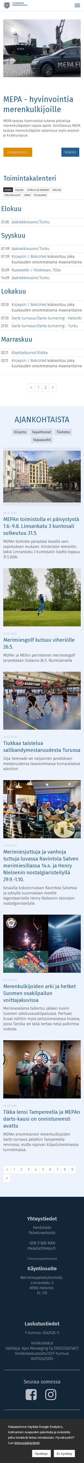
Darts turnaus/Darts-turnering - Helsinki (47, 318)
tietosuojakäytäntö (27, 1443)
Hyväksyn (41, 1453)
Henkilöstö (42, 1227)
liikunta (57, 189)
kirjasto (19, 189)
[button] (77, 5)
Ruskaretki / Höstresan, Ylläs (36, 270)
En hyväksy (64, 1453)
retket (27, 195)
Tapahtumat (41, 432)
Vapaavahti (42, 440)
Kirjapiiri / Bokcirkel (29, 256)
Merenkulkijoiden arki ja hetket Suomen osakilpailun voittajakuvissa (39, 993)
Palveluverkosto (42, 1232)
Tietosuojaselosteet (42, 1259)
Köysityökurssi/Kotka (30, 352)
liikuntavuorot (12, 195)
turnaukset (40, 195)
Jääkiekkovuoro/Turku (31, 222)
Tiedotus (63, 432)
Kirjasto (70, 152)
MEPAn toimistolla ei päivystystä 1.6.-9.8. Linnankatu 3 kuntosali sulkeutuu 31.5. (41, 526)
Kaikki (8, 189)
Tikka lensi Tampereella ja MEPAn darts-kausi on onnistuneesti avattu (41, 1119)
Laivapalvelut (18, 152)
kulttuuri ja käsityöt (38, 189)
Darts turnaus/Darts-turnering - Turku (45, 326)
